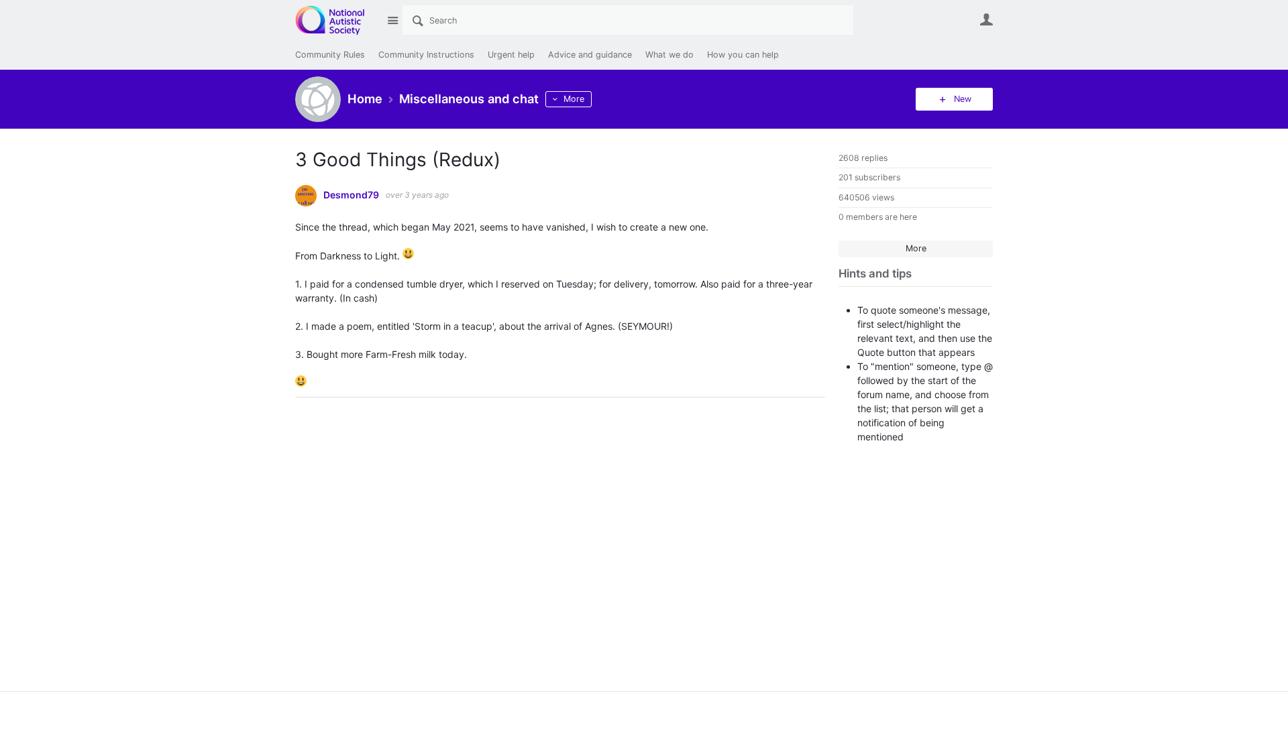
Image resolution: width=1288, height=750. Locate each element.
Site (392, 20)
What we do (669, 55)
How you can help (743, 55)
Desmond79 (351, 195)
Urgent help (511, 55)
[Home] (337, 20)
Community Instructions (426, 55)
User (986, 19)
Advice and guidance (590, 55)
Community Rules (330, 55)
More (574, 99)
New (962, 99)
